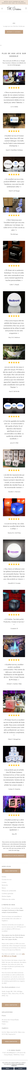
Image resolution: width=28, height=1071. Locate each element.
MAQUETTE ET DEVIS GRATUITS (14, 855)
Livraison (4, 882)
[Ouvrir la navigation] (2, 8)
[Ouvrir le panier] (26, 8)
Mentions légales (6, 896)
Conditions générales (7, 893)
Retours (4, 888)
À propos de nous (6, 879)
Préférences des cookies (8, 899)
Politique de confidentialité (18, 1064)
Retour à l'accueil (14, 32)
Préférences (14, 1065)
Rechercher (5, 885)
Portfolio (4, 877)
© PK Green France (13, 1050)
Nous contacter (11, 871)
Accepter (20, 1068)
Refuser (7, 1068)
